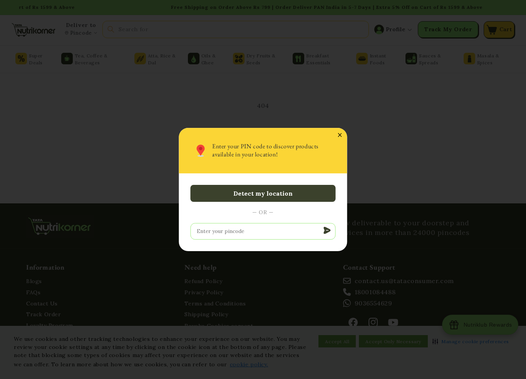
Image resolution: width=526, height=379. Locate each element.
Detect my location (263, 193)
